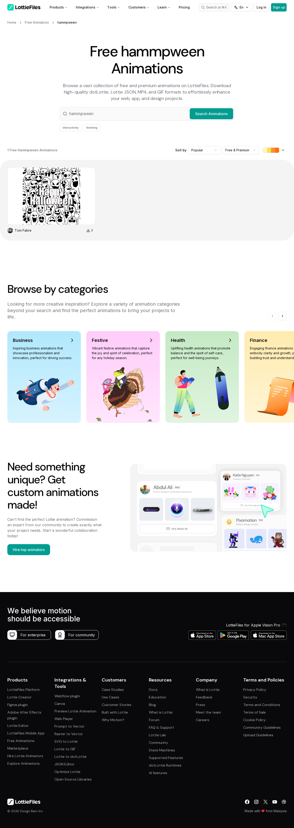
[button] (147, 113)
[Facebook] (247, 802)
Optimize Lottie (67, 771)
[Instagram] (256, 802)
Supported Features (166, 757)
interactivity (71, 127)
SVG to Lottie (66, 741)
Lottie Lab (157, 735)
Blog (152, 704)
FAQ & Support (161, 727)
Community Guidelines (262, 727)
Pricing (184, 7)
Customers (137, 7)
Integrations (85, 7)
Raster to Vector (68, 733)
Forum (154, 719)
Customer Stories (116, 704)
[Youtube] (274, 802)
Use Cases (110, 697)
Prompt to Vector (69, 726)
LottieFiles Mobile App (26, 733)
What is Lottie (160, 712)
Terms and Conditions (261, 704)
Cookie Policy (254, 719)
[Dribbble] (284, 802)
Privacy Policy (254, 689)
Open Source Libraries (73, 779)
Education (157, 697)
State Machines (162, 750)
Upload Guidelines (258, 735)
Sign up (279, 7)
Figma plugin (17, 704)
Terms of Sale (254, 712)
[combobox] (204, 150)
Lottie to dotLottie (70, 756)
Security (250, 697)
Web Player (63, 718)
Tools (111, 7)
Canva (59, 703)
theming (91, 127)
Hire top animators (29, 549)
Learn (162, 7)
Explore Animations (23, 763)
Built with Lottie (115, 712)
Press (200, 704)
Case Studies (113, 689)
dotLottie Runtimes (165, 765)
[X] (265, 802)
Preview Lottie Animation (75, 711)
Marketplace (17, 748)
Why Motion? (113, 719)
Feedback (204, 697)
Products (57, 7)
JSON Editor (64, 764)
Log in (261, 7)
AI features (158, 772)
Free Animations (20, 740)
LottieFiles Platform (23, 689)
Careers (202, 719)
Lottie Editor (18, 725)
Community (158, 742)
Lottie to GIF (65, 749)
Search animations (217, 7)
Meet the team (208, 712)
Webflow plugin (67, 696)
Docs (153, 689)
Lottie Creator (19, 697)
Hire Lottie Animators (25, 755)
